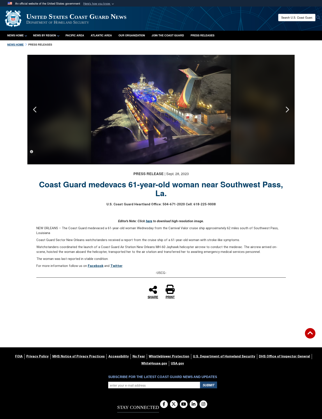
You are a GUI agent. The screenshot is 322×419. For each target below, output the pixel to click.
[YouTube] (184, 404)
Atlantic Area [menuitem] (101, 35)
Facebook (95, 266)
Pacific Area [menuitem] (74, 35)
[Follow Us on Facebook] (164, 404)
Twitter (116, 266)
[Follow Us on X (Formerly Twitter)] (174, 404)
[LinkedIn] (193, 404)
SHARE (153, 297)
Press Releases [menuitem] (202, 35)
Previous (35, 109)
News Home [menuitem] (15, 35)
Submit (208, 385)
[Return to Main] (310, 336)
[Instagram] (203, 404)
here (149, 221)
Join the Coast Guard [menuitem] (168, 35)
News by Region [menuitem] (44, 35)
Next (287, 109)
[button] (99, 3)
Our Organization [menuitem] (132, 35)
